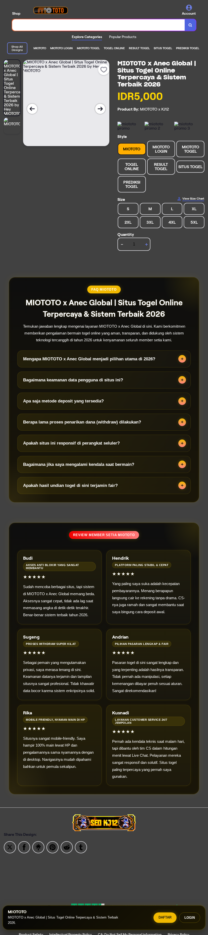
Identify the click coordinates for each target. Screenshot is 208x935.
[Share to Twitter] (10, 847)
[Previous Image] (32, 109)
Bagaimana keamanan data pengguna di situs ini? (73, 380)
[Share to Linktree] (38, 847)
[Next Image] (100, 109)
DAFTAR (165, 917)
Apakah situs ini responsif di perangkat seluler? (71, 443)
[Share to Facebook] (24, 847)
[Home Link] (50, 10)
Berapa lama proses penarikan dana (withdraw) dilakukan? (82, 422)
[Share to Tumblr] (81, 847)
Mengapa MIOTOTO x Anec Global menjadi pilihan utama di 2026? (89, 359)
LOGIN (189, 918)
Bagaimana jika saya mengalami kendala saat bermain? (78, 464)
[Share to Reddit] (67, 847)
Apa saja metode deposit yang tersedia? (63, 401)
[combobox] (98, 25)
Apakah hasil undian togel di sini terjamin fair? (70, 485)
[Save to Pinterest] (52, 847)
